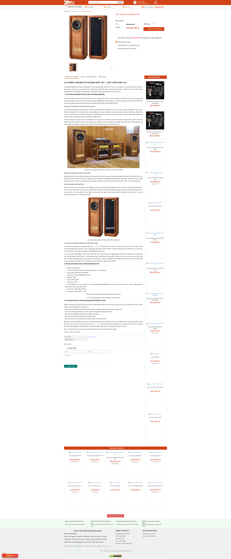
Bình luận (102, 77)
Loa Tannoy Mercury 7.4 (75, 486)
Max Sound (97, 324)
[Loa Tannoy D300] (115, 483)
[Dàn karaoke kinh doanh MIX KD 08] (155, 144)
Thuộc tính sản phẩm (89, 77)
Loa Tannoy (74, 11)
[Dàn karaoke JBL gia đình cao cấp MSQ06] (155, 90)
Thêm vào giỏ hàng (155, 29)
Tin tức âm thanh (120, 536)
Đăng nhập (141, 1)
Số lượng (147, 24)
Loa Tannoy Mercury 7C (95, 486)
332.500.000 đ (132, 28)
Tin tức (127, 7)
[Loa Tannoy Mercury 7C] (95, 483)
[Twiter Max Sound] (82, 546)
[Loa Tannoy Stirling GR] (135, 453)
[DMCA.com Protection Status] (115, 556)
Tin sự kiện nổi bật (121, 541)
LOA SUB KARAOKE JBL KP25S (155, 327)
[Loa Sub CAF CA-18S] (155, 414)
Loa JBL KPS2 (155, 357)
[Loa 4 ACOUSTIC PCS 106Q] (155, 384)
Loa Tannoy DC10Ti (155, 455)
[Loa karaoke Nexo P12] (155, 203)
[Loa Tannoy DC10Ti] (155, 453)
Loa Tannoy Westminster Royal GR (115, 458)
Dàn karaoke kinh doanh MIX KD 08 (155, 148)
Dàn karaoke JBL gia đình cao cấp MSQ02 (155, 299)
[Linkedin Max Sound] (104, 546)
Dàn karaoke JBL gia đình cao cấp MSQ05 (155, 132)
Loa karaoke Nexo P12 (155, 206)
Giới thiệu (90, 7)
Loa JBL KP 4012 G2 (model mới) (155, 178)
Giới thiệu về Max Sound (123, 533)
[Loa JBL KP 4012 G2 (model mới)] (155, 174)
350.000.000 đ (130, 24)
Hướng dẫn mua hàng (149, 533)
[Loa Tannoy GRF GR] (74, 453)
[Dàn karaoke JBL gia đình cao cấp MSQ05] (155, 120)
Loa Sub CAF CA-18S (155, 417)
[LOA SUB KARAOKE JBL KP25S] (155, 324)
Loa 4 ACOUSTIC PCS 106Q (155, 387)
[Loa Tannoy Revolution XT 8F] (95, 453)
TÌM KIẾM (120, 2)
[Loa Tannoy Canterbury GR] (155, 483)
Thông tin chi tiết (71, 77)
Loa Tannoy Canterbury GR (155, 486)
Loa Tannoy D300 (115, 486)
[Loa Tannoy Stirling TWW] (135, 483)
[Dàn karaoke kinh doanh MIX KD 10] (155, 264)
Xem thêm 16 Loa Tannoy (115, 516)
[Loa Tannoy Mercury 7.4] (74, 483)
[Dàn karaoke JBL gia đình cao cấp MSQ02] (155, 295)
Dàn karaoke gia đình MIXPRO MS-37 (155, 239)
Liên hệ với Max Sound (149, 536)
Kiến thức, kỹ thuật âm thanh (124, 543)
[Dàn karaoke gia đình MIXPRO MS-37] (155, 234)
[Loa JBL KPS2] (155, 354)
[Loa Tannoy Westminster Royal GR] (115, 454)
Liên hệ (108, 7)
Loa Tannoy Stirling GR (135, 455)
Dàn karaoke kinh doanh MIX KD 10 (155, 269)
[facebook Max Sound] (71, 546)
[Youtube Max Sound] (93, 546)
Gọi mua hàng (148, 7)
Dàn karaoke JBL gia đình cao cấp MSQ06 (155, 102)
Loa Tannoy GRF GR (75, 455)
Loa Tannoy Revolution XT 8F (94, 455)
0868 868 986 (159, 7)
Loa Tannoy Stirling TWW (135, 486)
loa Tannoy (95, 246)
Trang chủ (66, 11)
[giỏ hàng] (156, 2)
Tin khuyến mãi (120, 538)
